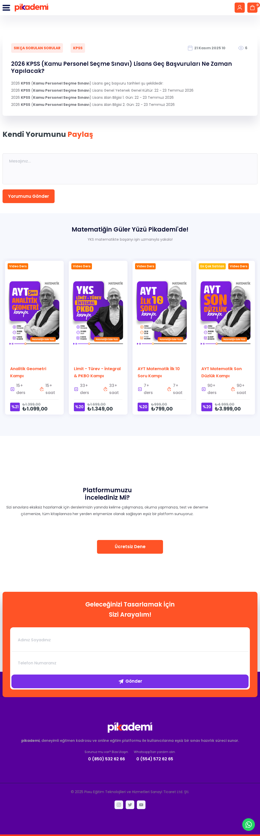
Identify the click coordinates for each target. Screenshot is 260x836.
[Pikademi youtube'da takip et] (141, 804)
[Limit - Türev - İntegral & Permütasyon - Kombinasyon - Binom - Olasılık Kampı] (98, 338)
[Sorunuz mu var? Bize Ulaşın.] (107, 755)
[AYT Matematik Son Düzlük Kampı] (225, 338)
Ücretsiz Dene (130, 547)
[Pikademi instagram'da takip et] (119, 804)
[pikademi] (31, 7)
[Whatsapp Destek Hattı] (248, 824)
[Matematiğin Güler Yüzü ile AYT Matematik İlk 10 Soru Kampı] (162, 338)
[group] (34, 341)
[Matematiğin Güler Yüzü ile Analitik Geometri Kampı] (34, 338)
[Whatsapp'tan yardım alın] (155, 755)
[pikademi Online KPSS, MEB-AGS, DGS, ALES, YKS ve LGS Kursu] (130, 728)
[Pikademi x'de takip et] (130, 804)
